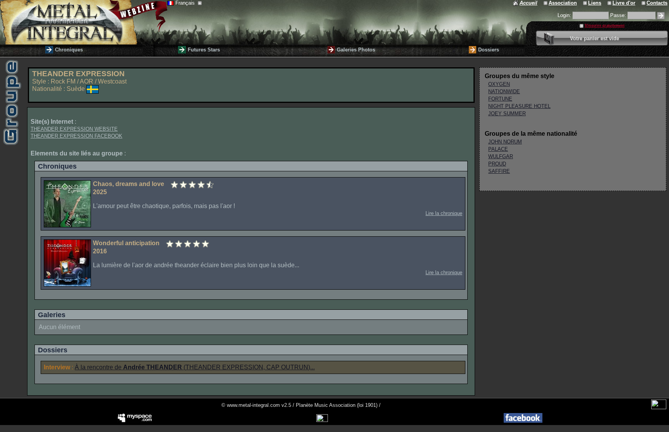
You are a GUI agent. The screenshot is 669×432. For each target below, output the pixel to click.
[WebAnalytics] (658, 407)
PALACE (498, 149)
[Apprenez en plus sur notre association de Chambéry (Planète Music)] (546, 3)
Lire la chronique (443, 213)
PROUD (497, 164)
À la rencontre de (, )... (195, 367)
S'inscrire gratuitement (604, 25)
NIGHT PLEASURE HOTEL (519, 106)
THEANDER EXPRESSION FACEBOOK (76, 136)
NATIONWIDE (504, 91)
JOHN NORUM (505, 142)
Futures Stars (204, 50)
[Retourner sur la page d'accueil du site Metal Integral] (83, 22)
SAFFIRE (499, 171)
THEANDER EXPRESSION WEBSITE (74, 129)
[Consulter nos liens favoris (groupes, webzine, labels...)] (585, 3)
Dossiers (488, 50)
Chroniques (69, 50)
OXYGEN (499, 84)
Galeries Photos (356, 50)
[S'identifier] (661, 15)
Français (186, 3)
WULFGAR (500, 156)
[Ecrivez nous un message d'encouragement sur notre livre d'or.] (609, 3)
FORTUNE (500, 99)
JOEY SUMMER (507, 113)
